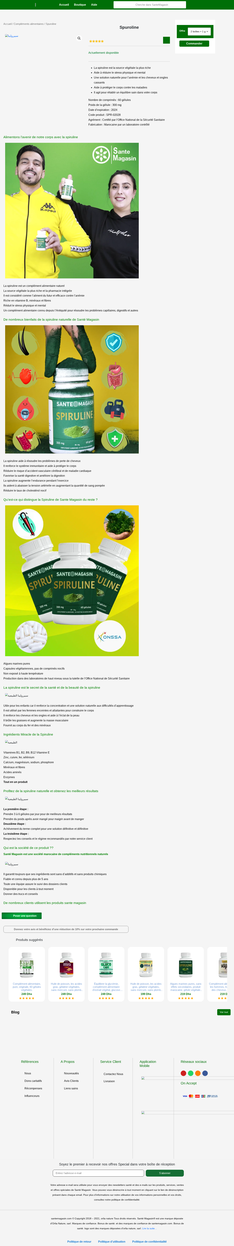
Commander (194, 43)
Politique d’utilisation (111, 1241)
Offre (182, 31)
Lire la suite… (149, 1228)
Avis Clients (71, 1080)
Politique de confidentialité (149, 1241)
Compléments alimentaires (29, 24)
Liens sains (71, 1088)
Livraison (109, 1081)
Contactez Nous (113, 1074)
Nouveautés (71, 1073)
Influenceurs (31, 1095)
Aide (94, 4)
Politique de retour (79, 1241)
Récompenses (33, 1088)
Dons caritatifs (33, 1080)
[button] (65, 929)
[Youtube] (183, 1073)
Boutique (80, 4)
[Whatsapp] (190, 1073)
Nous (27, 1073)
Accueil (64, 4)
